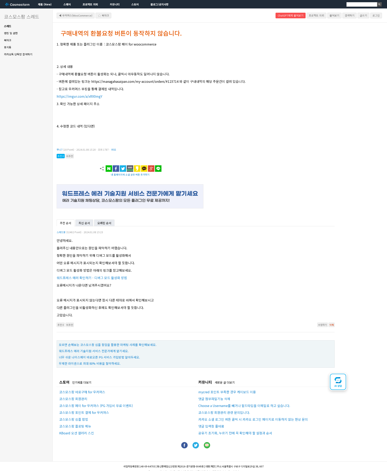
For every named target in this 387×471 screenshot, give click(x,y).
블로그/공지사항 (160, 4)
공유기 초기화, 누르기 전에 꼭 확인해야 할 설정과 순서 (235, 433)
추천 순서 (65, 223)
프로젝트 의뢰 (90, 4)
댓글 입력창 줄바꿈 (211, 426)
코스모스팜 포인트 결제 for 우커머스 (84, 412)
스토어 (135, 4)
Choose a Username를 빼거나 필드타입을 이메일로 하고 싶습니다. (244, 405)
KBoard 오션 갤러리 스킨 (76, 433)
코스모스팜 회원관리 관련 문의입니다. (224, 412)
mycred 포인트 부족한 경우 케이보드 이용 (227, 391)
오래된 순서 (104, 223)
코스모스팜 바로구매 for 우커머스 (82, 391)
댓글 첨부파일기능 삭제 (214, 398)
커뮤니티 (115, 4)
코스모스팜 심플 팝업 (73, 419)
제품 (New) (45, 4)
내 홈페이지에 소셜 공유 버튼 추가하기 (130, 174)
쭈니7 (59, 149)
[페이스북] (184, 447)
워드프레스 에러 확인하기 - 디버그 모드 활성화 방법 (92, 277)
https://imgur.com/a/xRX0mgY (79, 96)
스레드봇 (61, 232)
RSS (113, 149)
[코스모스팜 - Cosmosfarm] (17, 4)
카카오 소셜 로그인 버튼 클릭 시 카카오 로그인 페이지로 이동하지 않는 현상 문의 (253, 419)
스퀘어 (67, 4)
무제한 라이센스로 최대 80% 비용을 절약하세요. (90, 363)
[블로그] (207, 447)
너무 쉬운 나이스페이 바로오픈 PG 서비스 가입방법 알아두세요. (99, 357)
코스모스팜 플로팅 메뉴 (75, 426)
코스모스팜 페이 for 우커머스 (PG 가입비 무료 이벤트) (96, 405)
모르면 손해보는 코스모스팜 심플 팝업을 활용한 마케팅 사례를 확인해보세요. (107, 345)
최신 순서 (84, 223)
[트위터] (195, 447)
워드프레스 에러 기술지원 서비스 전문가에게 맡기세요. (94, 351)
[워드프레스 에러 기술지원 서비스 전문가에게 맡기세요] (130, 207)
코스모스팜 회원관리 (73, 398)
